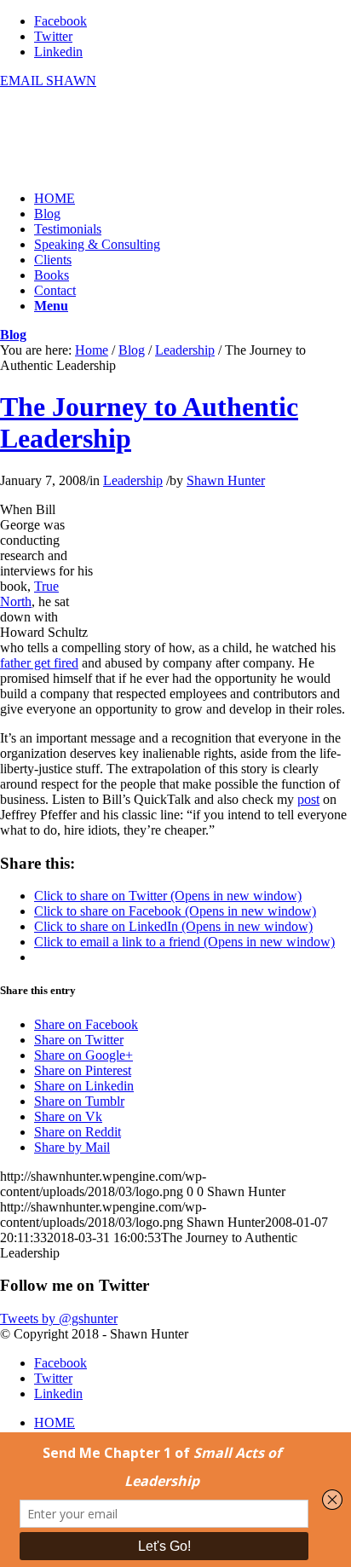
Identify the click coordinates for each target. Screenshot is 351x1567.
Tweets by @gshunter (59, 1318)
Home (91, 350)
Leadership (185, 350)
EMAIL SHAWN (48, 80)
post (308, 799)
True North (29, 594)
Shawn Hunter (226, 480)
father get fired (39, 663)
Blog (13, 334)
